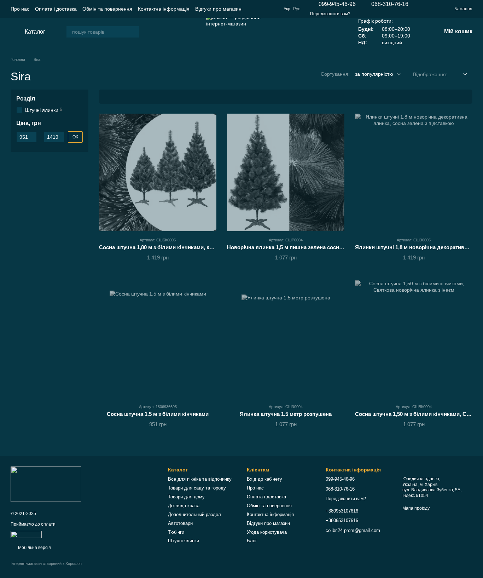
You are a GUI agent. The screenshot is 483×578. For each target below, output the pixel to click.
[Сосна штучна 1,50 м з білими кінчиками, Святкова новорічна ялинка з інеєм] (413, 339)
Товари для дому (186, 496)
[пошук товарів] (133, 32)
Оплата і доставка (56, 9)
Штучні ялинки (183, 540)
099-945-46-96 (337, 4)
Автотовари (180, 523)
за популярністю (374, 74)
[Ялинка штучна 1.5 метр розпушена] (285, 339)
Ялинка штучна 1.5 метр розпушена (286, 414)
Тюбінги (176, 532)
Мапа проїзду (416, 508)
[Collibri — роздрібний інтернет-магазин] (46, 483)
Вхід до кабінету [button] (264, 479)
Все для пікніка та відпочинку (200, 479)
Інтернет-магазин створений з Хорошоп (46, 563)
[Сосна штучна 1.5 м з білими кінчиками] (157, 339)
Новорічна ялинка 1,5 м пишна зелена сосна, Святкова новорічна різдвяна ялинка (334, 247)
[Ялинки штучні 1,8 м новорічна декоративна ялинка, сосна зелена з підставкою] (413, 172)
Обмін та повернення (107, 9)
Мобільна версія (34, 547)
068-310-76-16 (389, 4)
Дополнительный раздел (194, 514)
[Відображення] (459, 74)
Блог (252, 540)
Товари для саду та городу (197, 488)
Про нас (20, 9)
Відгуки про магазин (218, 9)
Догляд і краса (183, 505)
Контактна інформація (164, 9)
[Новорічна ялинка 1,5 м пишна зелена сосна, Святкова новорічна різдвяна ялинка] (285, 172)
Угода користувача (267, 532)
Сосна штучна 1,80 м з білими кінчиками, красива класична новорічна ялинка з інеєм (210, 247)
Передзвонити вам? (330, 13)
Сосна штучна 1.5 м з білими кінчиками (158, 414)
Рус (296, 9)
